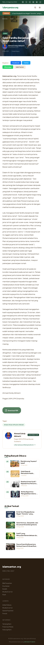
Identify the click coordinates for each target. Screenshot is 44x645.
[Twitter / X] (26, 2)
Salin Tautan (20, 67)
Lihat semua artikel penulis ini (24, 445)
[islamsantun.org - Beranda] (10, 7)
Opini (12, 19)
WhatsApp (7, 67)
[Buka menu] (40, 7)
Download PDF (12, 410)
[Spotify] (36, 2)
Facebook (15, 63)
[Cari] (35, 7)
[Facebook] (22, 2)
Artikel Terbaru (6, 605)
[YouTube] (33, 2)
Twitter (26, 63)
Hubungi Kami (6, 629)
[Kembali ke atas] (39, 642)
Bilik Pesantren (7, 583)
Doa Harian (6, 586)
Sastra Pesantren (7, 610)
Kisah (4, 594)
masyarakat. (28, 120)
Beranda (4, 19)
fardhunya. (6, 387)
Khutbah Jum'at (7, 592)
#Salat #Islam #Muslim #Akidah (14, 425)
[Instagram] (29, 2)
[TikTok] (40, 2)
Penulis (4, 613)
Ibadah (4, 589)
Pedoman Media (7, 627)
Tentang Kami (6, 624)
